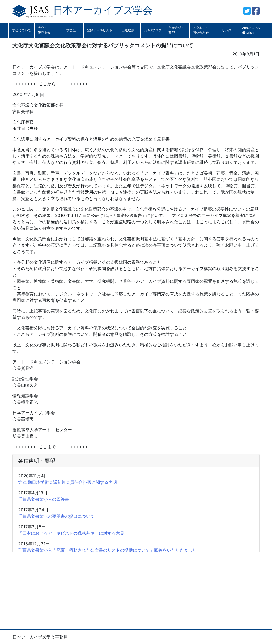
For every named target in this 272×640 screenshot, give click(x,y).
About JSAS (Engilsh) (251, 30)
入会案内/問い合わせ (201, 30)
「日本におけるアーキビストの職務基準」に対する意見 (71, 533)
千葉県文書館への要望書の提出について (56, 516)
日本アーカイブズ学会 (103, 10)
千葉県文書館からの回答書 (43, 499)
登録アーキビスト (99, 30)
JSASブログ (153, 30)
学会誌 (71, 30)
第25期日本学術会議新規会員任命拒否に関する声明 (67, 482)
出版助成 (128, 30)
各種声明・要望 (176, 30)
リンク (226, 30)
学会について (21, 30)
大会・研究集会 (44, 30)
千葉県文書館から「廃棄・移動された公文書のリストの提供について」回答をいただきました (107, 550)
